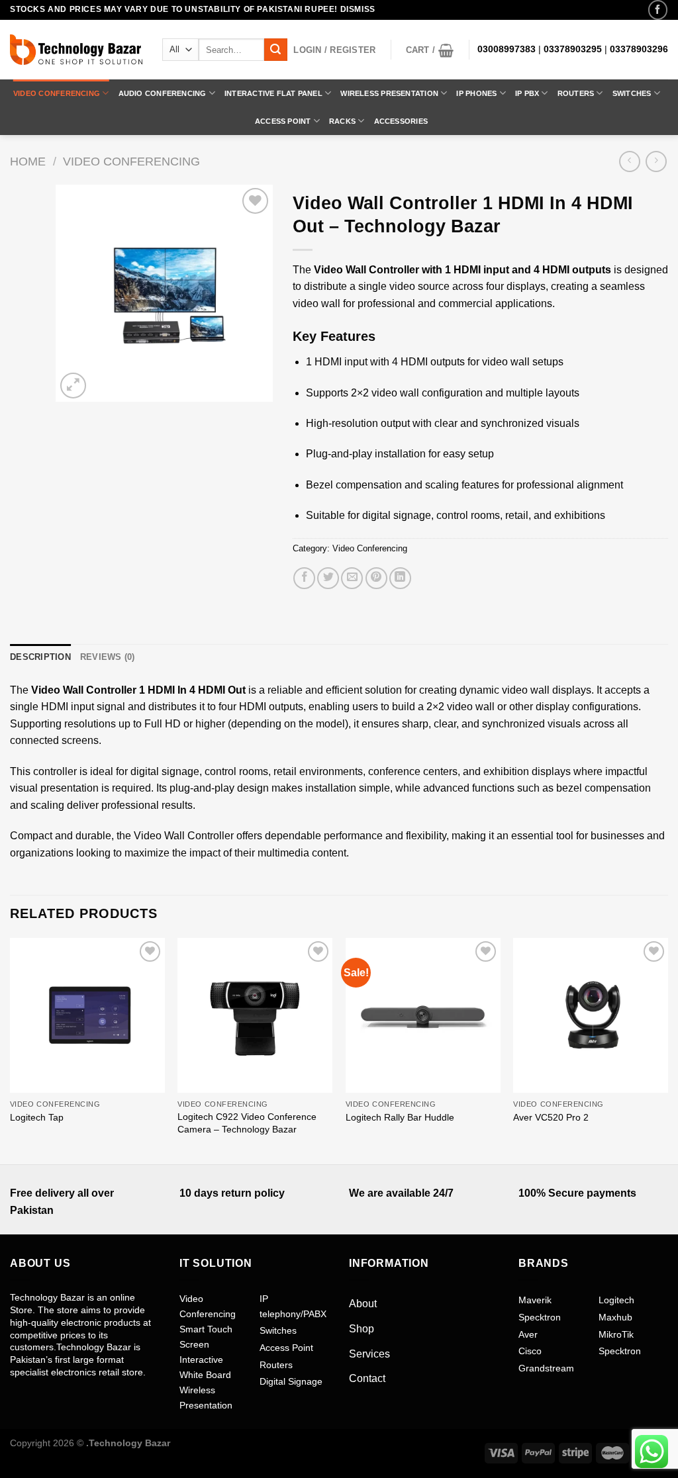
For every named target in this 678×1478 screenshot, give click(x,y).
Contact (367, 1378)
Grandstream (546, 1368)
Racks (342, 121)
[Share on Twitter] (328, 578)
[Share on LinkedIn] (400, 578)
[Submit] (275, 49)
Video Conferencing (56, 93)
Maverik (535, 1300)
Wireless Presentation (389, 93)
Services (369, 1354)
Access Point (283, 121)
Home (28, 161)
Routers (576, 93)
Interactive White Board (205, 1366)
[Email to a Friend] (352, 578)
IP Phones (476, 93)
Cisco (530, 1351)
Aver (528, 1334)
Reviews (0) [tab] (107, 657)
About (363, 1303)
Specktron (539, 1317)
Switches (632, 93)
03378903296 (639, 49)
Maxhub (615, 1317)
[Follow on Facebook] (657, 9)
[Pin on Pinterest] (376, 578)
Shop (361, 1328)
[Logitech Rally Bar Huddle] (423, 1015)
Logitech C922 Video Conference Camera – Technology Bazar (246, 1122)
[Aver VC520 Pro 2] (590, 1015)
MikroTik (616, 1334)
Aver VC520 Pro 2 (551, 1117)
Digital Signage (291, 1381)
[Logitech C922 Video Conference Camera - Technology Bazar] (254, 1015)
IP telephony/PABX (293, 1305)
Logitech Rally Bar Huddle (400, 1117)
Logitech (616, 1300)
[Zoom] (73, 385)
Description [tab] (40, 657)
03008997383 (506, 49)
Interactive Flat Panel (273, 93)
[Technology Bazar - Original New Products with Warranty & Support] (76, 49)
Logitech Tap (37, 1117)
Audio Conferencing (163, 93)
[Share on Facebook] (304, 578)
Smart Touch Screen (205, 1336)
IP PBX (527, 93)
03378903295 (573, 49)
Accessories (401, 121)
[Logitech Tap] (87, 1015)
